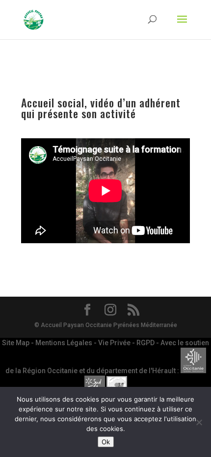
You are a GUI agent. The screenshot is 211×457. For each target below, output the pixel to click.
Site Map (16, 343)
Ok (106, 442)
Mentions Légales (64, 343)
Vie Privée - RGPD (127, 343)
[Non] (199, 422)
